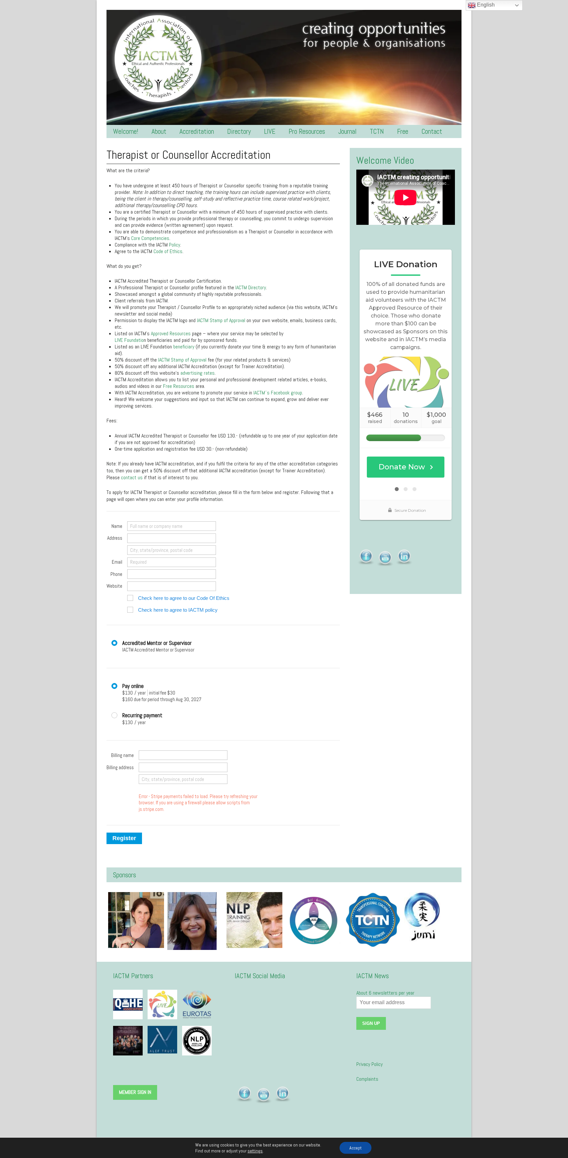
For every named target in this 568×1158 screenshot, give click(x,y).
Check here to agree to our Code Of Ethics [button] (183, 598)
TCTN (377, 131)
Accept (355, 1148)
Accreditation (196, 131)
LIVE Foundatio (129, 340)
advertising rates (197, 372)
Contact (431, 131)
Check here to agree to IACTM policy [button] (178, 610)
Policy (174, 244)
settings (255, 1151)
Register (124, 838)
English (485, 5)
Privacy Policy (369, 1064)
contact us (132, 477)
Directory (239, 131)
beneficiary (183, 346)
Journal (347, 131)
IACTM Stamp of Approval (221, 320)
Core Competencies (150, 238)
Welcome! (125, 131)
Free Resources (178, 386)
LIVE (269, 131)
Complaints (367, 1078)
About (159, 131)
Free (402, 131)
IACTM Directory (250, 287)
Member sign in (135, 1092)
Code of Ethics (168, 251)
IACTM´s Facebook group (277, 392)
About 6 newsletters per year (385, 992)
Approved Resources (171, 333)
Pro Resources (307, 131)
